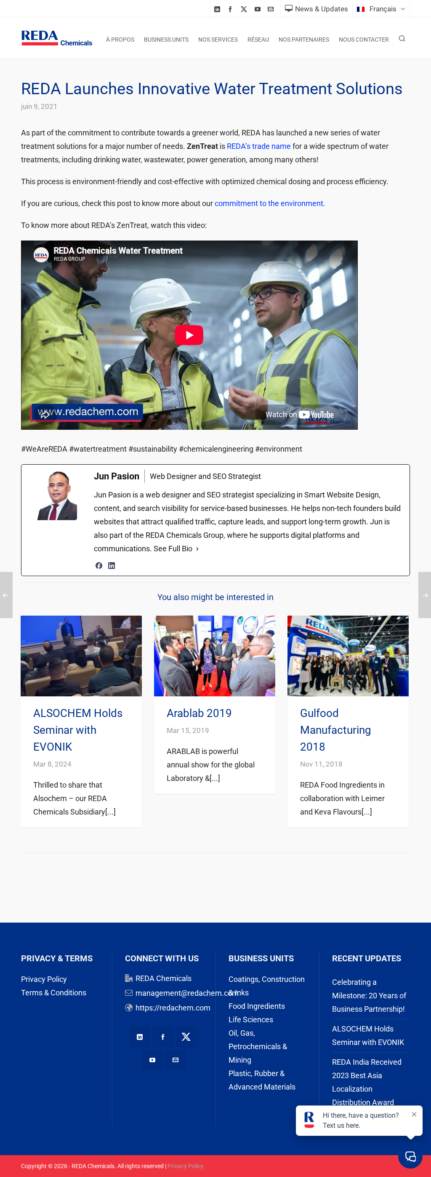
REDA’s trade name (259, 146)
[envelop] (272, 9)
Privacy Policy (44, 979)
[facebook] (231, 9)
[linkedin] (218, 9)
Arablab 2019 (199, 713)
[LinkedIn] (111, 566)
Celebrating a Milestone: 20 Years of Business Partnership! (369, 995)
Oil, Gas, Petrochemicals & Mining (258, 1046)
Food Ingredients (257, 1006)
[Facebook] (99, 566)
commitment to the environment (269, 203)
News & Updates (321, 9)
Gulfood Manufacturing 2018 (335, 730)
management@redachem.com (187, 993)
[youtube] (259, 9)
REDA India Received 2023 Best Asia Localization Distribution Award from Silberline (367, 1089)
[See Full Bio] (197, 548)
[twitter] (245, 9)
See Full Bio (173, 548)
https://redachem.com (173, 1007)
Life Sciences (251, 1019)
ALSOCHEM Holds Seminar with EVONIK (77, 730)
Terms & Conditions (53, 992)
